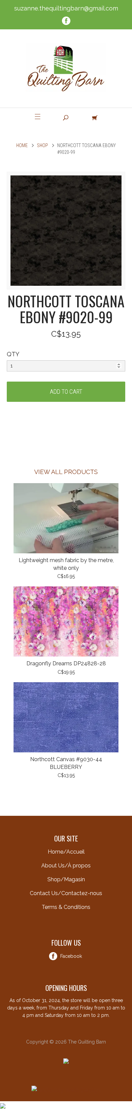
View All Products (66, 471)
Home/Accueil (66, 852)
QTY (13, 354)
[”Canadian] (2, 1105)
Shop (42, 145)
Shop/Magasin (66, 879)
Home (22, 145)
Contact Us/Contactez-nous (66, 893)
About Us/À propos (66, 865)
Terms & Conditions (66, 907)
